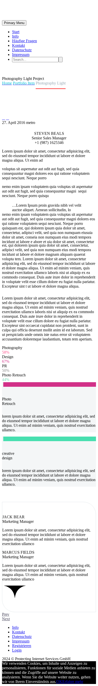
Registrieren (21, 646)
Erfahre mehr (72, 681)
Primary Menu (14, 23)
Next (6, 619)
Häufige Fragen (24, 41)
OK (59, 681)
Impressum (20, 54)
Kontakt (18, 45)
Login (17, 650)
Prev (5, 614)
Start (15, 32)
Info (15, 36)
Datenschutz (22, 50)
